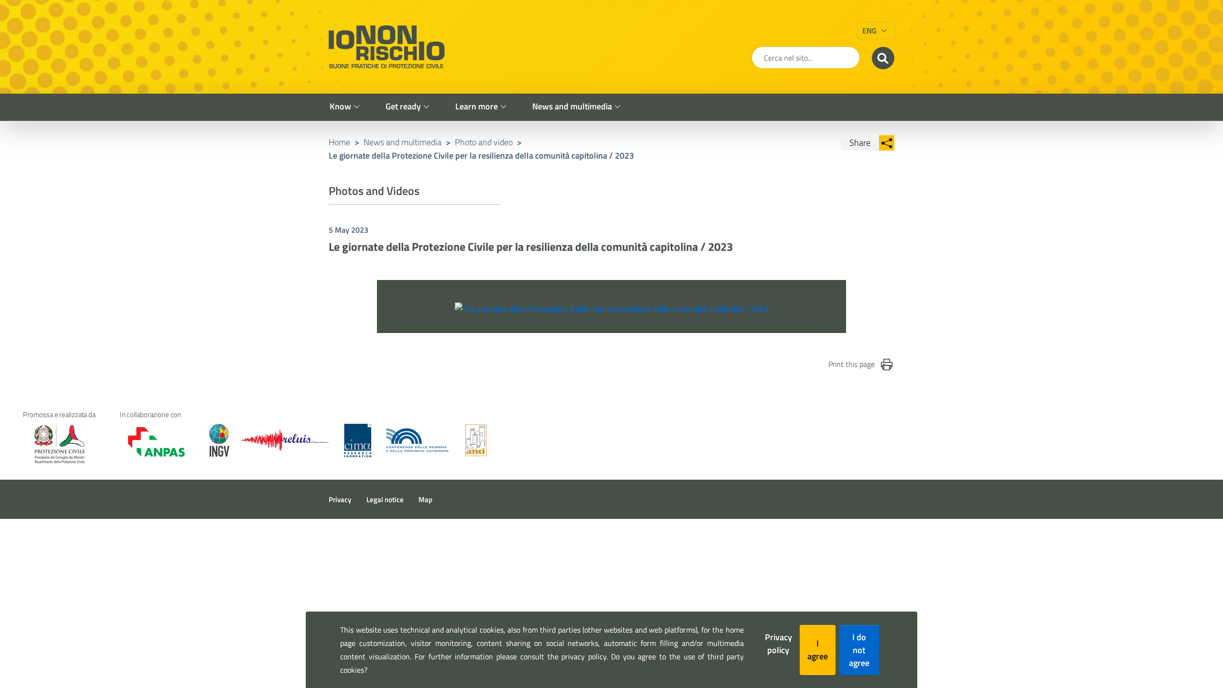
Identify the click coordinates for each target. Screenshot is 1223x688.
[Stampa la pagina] (886, 364)
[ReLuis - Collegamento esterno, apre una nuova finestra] (285, 440)
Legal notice (385, 499)
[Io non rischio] (386, 47)
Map (425, 499)
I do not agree (859, 650)
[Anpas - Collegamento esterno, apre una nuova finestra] (150, 441)
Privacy (340, 499)
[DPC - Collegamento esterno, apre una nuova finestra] (59, 444)
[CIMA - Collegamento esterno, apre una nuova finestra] (357, 440)
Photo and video (484, 142)
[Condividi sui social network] (886, 142)
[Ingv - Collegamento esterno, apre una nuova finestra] (215, 440)
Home (339, 142)
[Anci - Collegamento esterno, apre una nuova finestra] (475, 440)
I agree (817, 650)
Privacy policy (778, 643)
